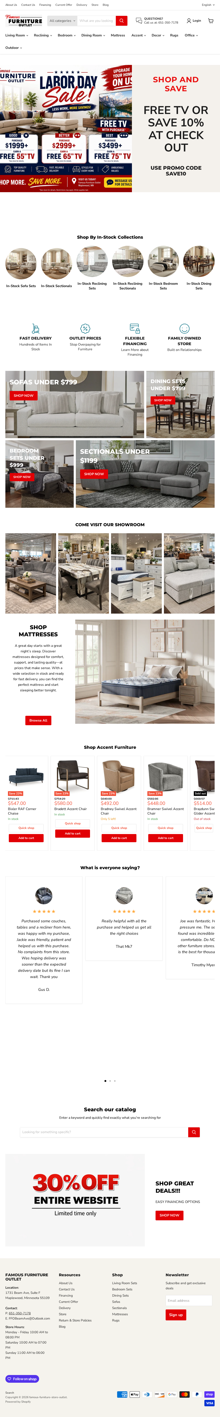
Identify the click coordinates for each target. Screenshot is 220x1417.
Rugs (174, 35)
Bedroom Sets (122, 1289)
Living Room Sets (124, 1283)
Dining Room (92, 35)
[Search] (121, 21)
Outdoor (12, 47)
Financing (45, 5)
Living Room (15, 35)
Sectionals (119, 1308)
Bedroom (65, 35)
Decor (157, 35)
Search (9, 1393)
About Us (11, 5)
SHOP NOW (169, 1215)
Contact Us (28, 5)
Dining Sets (120, 1295)
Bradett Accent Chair (70, 809)
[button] (195, 20)
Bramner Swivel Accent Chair (165, 811)
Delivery (81, 5)
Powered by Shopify (18, 1402)
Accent (137, 35)
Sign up (176, 1314)
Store (95, 5)
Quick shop (26, 828)
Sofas (116, 1302)
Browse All (38, 720)
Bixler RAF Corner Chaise (22, 811)
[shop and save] (66, 128)
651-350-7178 (20, 1313)
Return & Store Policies (75, 1320)
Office (190, 35)
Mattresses (120, 1314)
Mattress (118, 35)
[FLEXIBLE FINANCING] (135, 340)
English (206, 5)
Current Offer (63, 5)
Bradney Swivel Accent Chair (119, 811)
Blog (106, 5)
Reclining (42, 35)
